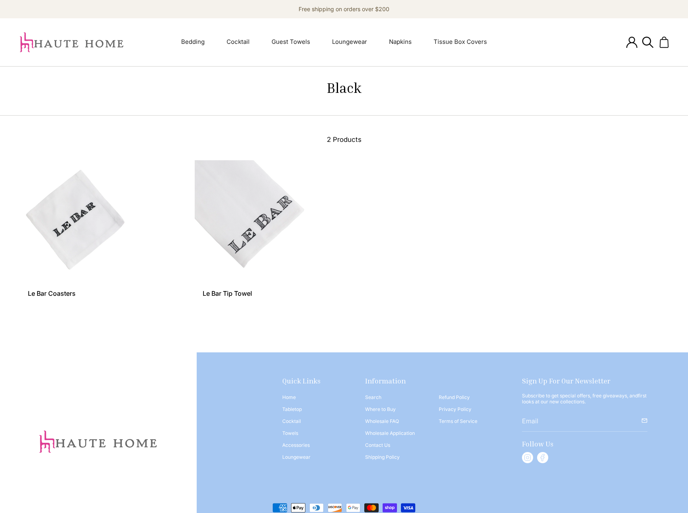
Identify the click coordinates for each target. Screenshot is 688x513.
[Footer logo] (98, 441)
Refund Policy (454, 397)
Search (373, 397)
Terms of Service (458, 421)
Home (289, 397)
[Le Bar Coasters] (82, 222)
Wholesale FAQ (382, 421)
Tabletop (292, 409)
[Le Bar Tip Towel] (257, 222)
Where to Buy (380, 409)
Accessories (296, 445)
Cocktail (291, 421)
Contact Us (377, 445)
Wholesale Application (390, 433)
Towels (290, 433)
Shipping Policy (382, 457)
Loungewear (296, 457)
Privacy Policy (455, 409)
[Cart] (664, 42)
